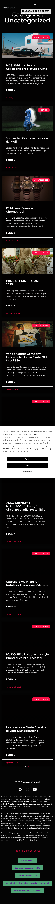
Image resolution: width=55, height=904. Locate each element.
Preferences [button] (24, 451)
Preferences (27, 471)
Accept (27, 459)
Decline (27, 465)
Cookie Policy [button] (20, 448)
